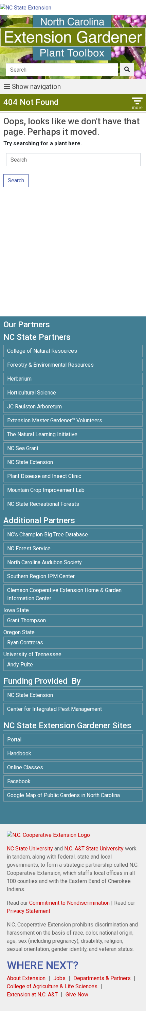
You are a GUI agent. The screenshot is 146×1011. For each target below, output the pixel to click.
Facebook (19, 781)
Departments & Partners (102, 978)
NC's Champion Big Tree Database (47, 534)
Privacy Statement (28, 911)
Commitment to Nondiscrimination (69, 903)
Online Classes (25, 767)
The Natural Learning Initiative (42, 434)
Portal (14, 739)
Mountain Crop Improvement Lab (46, 490)
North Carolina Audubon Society (45, 562)
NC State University (30, 848)
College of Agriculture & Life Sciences (52, 986)
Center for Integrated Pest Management (54, 709)
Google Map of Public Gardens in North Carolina (63, 795)
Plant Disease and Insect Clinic (44, 476)
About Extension (26, 978)
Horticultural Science (31, 392)
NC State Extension (30, 462)
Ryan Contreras (25, 642)
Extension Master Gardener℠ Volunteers (54, 420)
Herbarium (19, 378)
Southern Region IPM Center (41, 576)
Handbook (19, 753)
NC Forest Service (29, 548)
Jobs (59, 978)
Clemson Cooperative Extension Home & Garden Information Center (64, 594)
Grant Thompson (26, 620)
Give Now (77, 994)
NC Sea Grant (22, 448)
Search (16, 180)
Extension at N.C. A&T (32, 994)
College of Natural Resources (42, 351)
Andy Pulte (20, 664)
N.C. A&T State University (94, 848)
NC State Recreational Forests (43, 504)
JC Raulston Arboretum (34, 406)
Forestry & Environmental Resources (50, 365)
